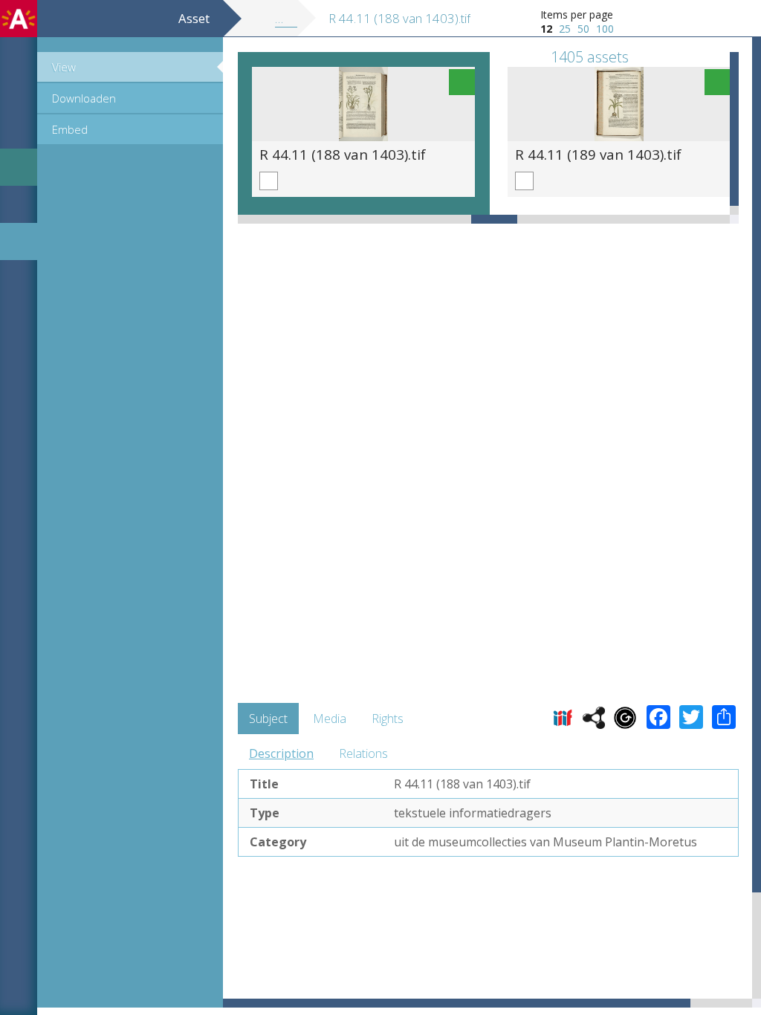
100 (605, 29)
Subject (268, 718)
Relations (363, 753)
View (64, 66)
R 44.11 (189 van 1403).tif (598, 154)
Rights (388, 718)
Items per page (576, 14)
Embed (70, 129)
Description (281, 753)
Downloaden (84, 98)
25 (565, 29)
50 (583, 29)
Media (329, 718)
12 (546, 29)
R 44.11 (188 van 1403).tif (342, 154)
